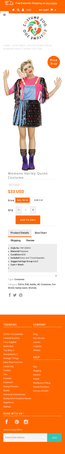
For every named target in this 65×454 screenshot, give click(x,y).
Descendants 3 (10, 354)
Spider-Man (8, 346)
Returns (37, 375)
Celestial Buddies (11, 338)
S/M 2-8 (38, 200)
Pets (5, 374)
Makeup (7, 406)
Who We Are (39, 338)
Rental (36, 379)
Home (6, 45)
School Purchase (41, 387)
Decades (7, 378)
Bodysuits (8, 382)
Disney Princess (10, 386)
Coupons (37, 346)
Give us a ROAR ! (41, 391)
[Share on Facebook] (10, 296)
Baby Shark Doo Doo (13, 362)
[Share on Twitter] (15, 296)
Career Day (8, 366)
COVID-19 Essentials (13, 334)
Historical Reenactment (14, 394)
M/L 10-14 (22, 200)
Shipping (37, 371)
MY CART (47, 10)
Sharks (6, 390)
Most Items (51, 3)
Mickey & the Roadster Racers (17, 398)
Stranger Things (11, 358)
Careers (36, 342)
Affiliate (36, 350)
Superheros (8, 402)
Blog (35, 334)
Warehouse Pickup (41, 383)
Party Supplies (9, 342)
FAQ (35, 367)
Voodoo (7, 370)
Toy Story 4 (8, 350)
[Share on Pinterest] (21, 296)
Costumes (18, 45)
